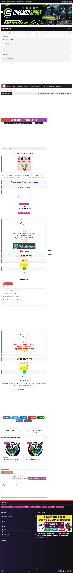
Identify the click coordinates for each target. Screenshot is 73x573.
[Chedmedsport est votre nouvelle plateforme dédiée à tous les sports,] (36, 14)
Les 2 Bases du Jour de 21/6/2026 (12, 296)
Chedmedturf (24, 251)
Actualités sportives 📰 (7, 90)
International (19, 507)
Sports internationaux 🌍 (49, 86)
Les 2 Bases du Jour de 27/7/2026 (12, 287)
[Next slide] (45, 438)
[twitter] (65, 2)
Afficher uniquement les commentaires (20, 478)
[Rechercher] (70, 2)
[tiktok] (66, 571)
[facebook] (63, 2)
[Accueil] (3, 86)
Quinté (8, 86)
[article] (34, 430)
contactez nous (29, 1)
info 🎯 (13, 86)
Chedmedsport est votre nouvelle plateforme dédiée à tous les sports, (28, 571)
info (39, 507)
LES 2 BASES (26, 123)
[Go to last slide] (44, 438)
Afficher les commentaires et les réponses (37, 478)
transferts (26, 86)
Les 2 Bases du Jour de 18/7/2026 (12, 290)
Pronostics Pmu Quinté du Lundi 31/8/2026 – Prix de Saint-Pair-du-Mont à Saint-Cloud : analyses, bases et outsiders (53, 534)
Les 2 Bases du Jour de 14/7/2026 (12, 293)
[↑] (36, 569)
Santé (33, 507)
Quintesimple (24, 208)
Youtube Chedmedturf (24, 213)
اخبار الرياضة (60, 507)
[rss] (70, 571)
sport (45, 507)
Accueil (3, 1)
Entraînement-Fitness (8, 507)
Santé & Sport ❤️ (60, 86)
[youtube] (67, 2)
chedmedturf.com (24, 204)
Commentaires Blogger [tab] (7, 472)
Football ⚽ (19, 86)
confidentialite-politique (11, 1)
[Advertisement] (36, 73)
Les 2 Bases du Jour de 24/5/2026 (12, 303)
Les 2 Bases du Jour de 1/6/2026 (12, 300)
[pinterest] (68, 571)
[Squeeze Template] (2, 571)
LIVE (27, 507)
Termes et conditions (20, 1)
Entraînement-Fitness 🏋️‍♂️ (36, 86)
